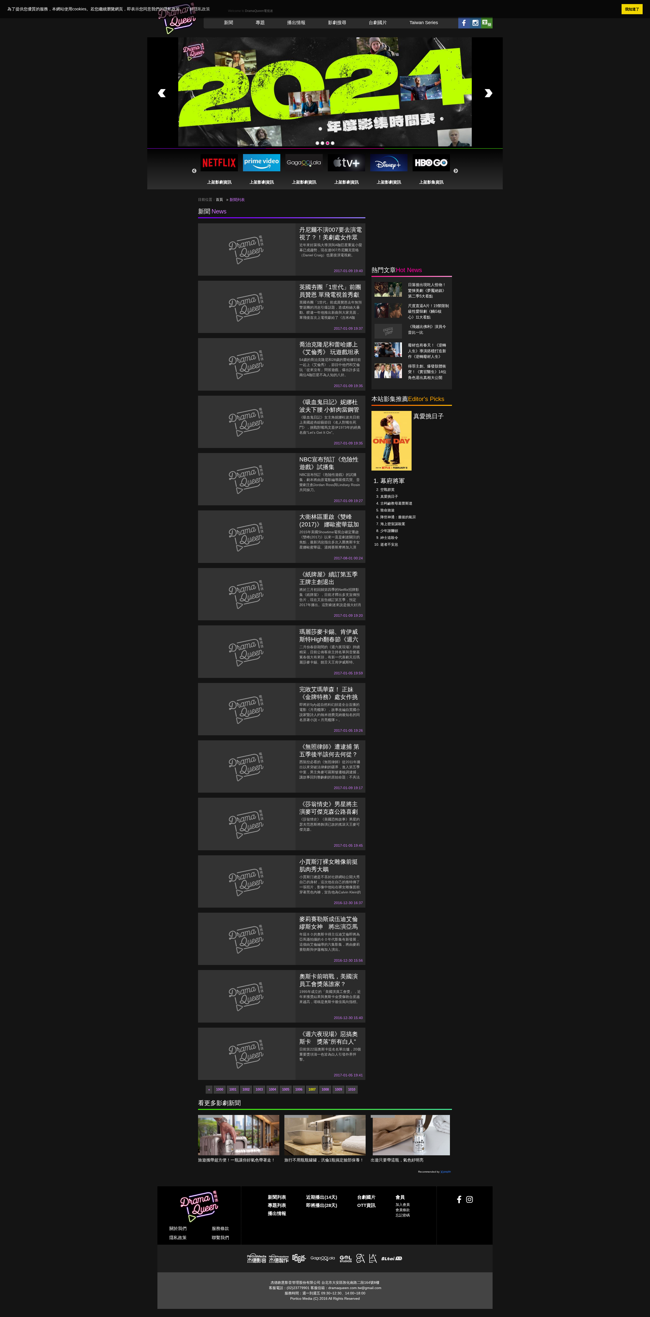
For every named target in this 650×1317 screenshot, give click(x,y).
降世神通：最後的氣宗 (398, 517)
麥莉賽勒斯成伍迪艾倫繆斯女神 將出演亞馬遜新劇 (328, 927)
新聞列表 (277, 1197)
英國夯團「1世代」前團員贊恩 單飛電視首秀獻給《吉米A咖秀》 (330, 295)
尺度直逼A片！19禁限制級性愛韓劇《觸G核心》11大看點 (428, 311)
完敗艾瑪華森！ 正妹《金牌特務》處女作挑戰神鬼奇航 (328, 697)
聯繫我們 (220, 1237)
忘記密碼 (403, 1215)
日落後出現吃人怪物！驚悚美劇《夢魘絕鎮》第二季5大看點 (427, 290)
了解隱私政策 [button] (198, 9)
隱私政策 (178, 1237)
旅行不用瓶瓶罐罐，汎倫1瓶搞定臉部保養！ (324, 1160)
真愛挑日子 (389, 496)
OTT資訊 (366, 1205)
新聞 (228, 22)
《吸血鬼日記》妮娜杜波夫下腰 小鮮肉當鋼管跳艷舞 (329, 410)
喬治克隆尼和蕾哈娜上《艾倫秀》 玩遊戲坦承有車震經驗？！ (329, 352)
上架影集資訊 (431, 182)
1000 (219, 1089)
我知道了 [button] (632, 9)
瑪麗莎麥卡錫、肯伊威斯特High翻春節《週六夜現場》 (328, 639)
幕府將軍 (392, 480)
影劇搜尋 (337, 22)
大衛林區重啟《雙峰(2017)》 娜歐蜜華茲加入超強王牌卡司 (329, 524)
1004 (272, 1089)
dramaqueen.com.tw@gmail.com (354, 1288)
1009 (338, 1089)
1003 (259, 1089)
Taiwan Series (424, 22)
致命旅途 (387, 510)
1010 (351, 1089)
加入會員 (403, 1205)
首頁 (219, 199)
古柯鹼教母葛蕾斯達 (396, 503)
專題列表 (277, 1205)
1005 (285, 1089)
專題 (260, 22)
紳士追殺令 (389, 538)
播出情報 (296, 22)
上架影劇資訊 (219, 182)
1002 (246, 1089)
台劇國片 (378, 22)
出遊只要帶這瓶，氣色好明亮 (397, 1160)
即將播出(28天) (321, 1205)
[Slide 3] (327, 143)
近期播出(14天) (321, 1197)
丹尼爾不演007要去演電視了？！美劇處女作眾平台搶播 (330, 237)
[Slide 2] (322, 143)
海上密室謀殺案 (392, 524)
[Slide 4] (332, 143)
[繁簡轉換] (487, 22)
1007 (312, 1089)
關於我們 (178, 1228)
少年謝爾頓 (389, 531)
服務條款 (220, 1228)
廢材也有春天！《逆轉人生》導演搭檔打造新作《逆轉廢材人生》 (427, 351)
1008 (325, 1089)
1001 (232, 1089)
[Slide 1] (317, 143)
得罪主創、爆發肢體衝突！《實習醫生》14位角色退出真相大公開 (427, 372)
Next (455, 171)
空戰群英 (387, 490)
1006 (298, 1089)
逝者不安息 (389, 544)
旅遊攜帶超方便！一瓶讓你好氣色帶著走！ (236, 1160)
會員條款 (403, 1210)
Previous (194, 171)
